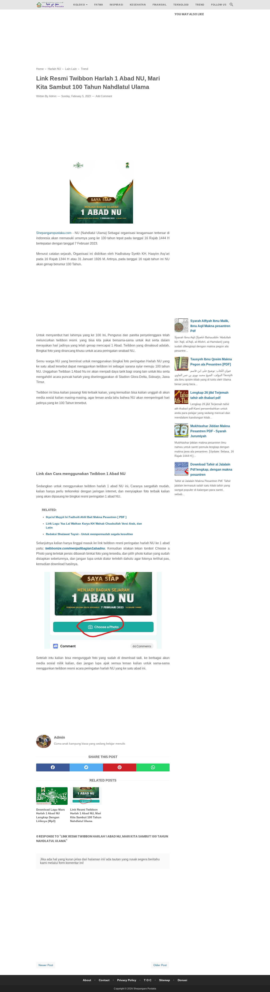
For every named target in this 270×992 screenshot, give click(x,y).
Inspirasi (116, 4)
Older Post (160, 965)
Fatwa (98, 4)
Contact (104, 980)
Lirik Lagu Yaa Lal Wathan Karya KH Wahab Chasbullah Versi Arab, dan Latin (94, 525)
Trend (199, 4)
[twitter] (86, 767)
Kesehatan (138, 4)
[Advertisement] (103, 39)
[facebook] (53, 767)
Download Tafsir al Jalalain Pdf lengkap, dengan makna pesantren (211, 469)
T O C (147, 980)
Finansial (160, 4)
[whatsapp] (153, 767)
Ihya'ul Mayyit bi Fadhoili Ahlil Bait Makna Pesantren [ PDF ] (86, 517)
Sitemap (164, 980)
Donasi (182, 980)
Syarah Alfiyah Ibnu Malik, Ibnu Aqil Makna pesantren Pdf (210, 326)
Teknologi (181, 4)
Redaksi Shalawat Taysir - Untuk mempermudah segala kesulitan (89, 534)
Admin (52, 96)
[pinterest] (119, 767)
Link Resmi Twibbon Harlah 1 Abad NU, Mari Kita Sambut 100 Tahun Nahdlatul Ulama (85, 815)
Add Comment (104, 96)
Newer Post (46, 965)
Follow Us (218, 4)
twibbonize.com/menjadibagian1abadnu (75, 548)
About (87, 980)
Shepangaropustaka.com (53, 233)
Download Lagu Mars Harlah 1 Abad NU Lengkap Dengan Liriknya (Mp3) (50, 815)
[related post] (52, 796)
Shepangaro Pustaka (144, 988)
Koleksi (79, 4)
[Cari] (231, 6)
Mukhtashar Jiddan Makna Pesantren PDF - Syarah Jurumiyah (210, 431)
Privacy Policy (126, 980)
